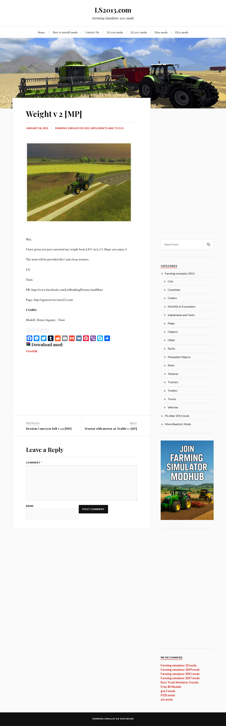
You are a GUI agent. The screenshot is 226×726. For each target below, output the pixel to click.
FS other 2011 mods (177, 415)
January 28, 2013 (37, 128)
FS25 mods (168, 695)
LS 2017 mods (139, 32)
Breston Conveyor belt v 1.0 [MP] (49, 428)
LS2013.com (113, 9)
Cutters (172, 298)
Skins (171, 365)
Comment (34, 463)
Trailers (172, 390)
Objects (173, 331)
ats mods (167, 699)
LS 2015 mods (115, 32)
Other (171, 340)
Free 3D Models (171, 686)
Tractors (173, 382)
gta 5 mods (168, 691)
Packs (171, 348)
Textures (173, 373)
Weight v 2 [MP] (54, 113)
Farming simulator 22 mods (179, 665)
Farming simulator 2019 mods (180, 669)
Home (41, 32)
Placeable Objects (179, 357)
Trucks (172, 399)
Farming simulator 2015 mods (180, 674)
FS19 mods (161, 32)
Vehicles (173, 407)
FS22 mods (181, 32)
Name (30, 506)
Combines (174, 289)
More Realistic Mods (178, 424)
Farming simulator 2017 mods (180, 678)
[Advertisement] (81, 389)
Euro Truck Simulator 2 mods (179, 682)
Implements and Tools (107, 128)
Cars (170, 281)
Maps (171, 323)
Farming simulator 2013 (72, 128)
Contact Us (92, 32)
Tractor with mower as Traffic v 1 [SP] (110, 428)
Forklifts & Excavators (181, 306)
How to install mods (65, 32)
